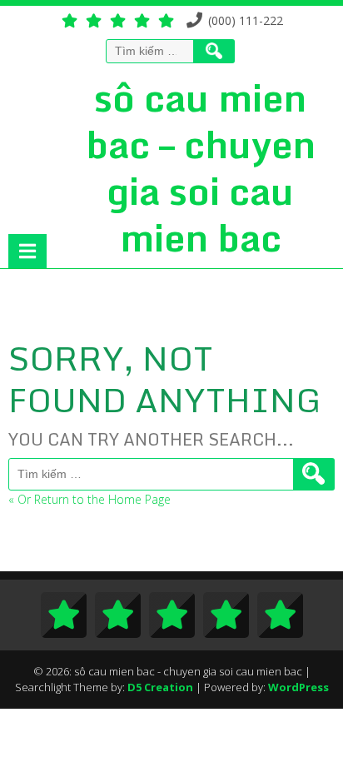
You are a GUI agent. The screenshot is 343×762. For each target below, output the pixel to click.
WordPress (298, 687)
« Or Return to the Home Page (89, 499)
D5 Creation (160, 687)
